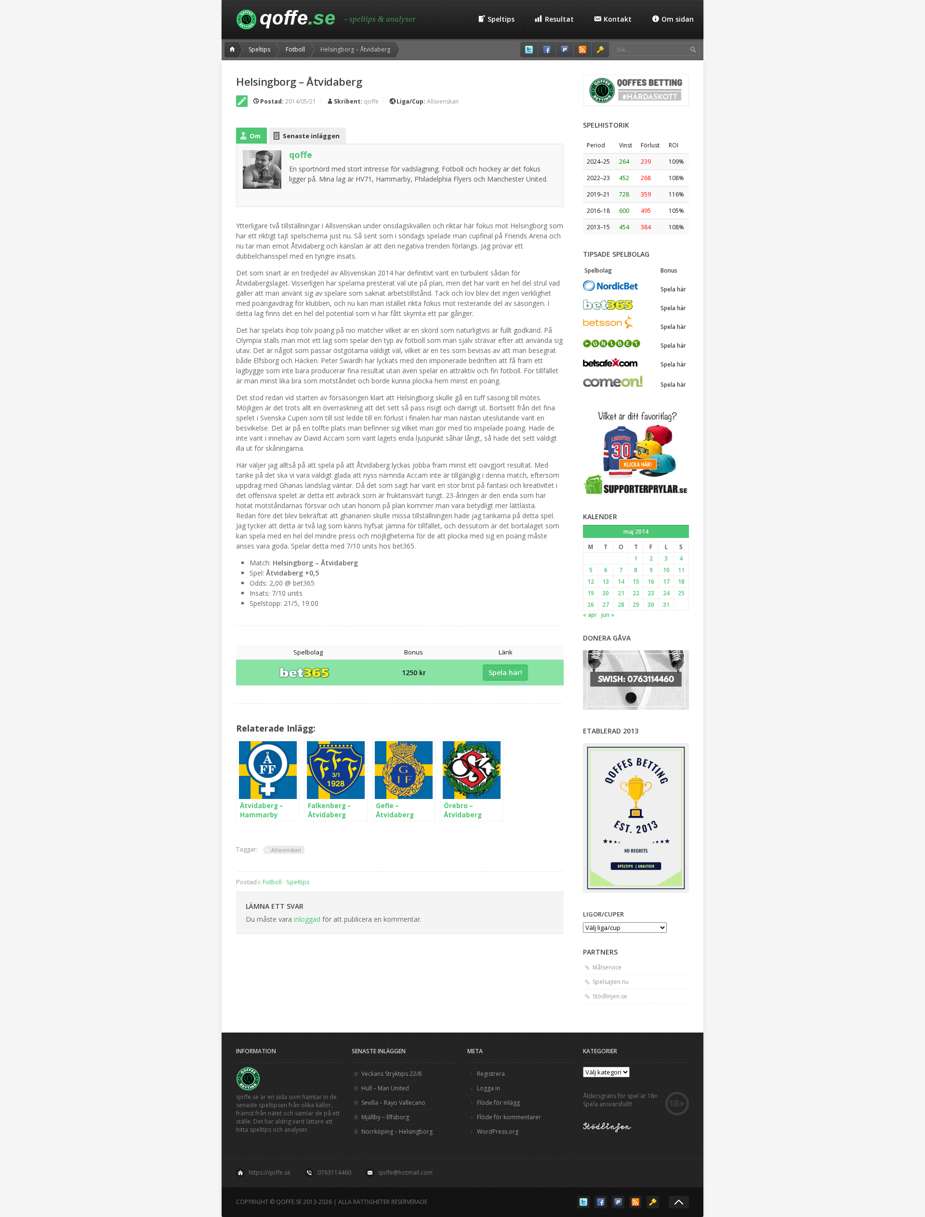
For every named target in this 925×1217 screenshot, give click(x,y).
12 (590, 581)
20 (605, 593)
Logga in (488, 1088)
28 (621, 605)
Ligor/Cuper (603, 914)
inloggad (307, 919)
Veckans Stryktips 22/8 (391, 1074)
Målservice (607, 967)
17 (666, 581)
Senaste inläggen (311, 135)
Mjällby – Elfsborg (385, 1117)
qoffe (371, 101)
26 (590, 605)
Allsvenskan (443, 101)
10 (666, 570)
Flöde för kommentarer (509, 1117)
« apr (590, 615)
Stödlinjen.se (610, 996)
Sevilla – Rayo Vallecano (393, 1103)
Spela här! (505, 672)
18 (681, 581)
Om (255, 135)
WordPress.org (497, 1131)
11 (681, 570)
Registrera (491, 1074)
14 (621, 581)
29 (636, 605)
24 (666, 593)
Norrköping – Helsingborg (397, 1131)
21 (621, 593)
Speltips (259, 49)
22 (636, 593)
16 (651, 581)
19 (590, 593)
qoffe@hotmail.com (405, 1172)
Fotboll (295, 49)
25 (681, 593)
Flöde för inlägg (498, 1103)
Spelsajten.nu (611, 982)
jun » (607, 615)
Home (234, 49)
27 (605, 605)
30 (651, 605)
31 (666, 605)
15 (636, 581)
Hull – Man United (385, 1088)
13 (605, 581)
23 (651, 593)
